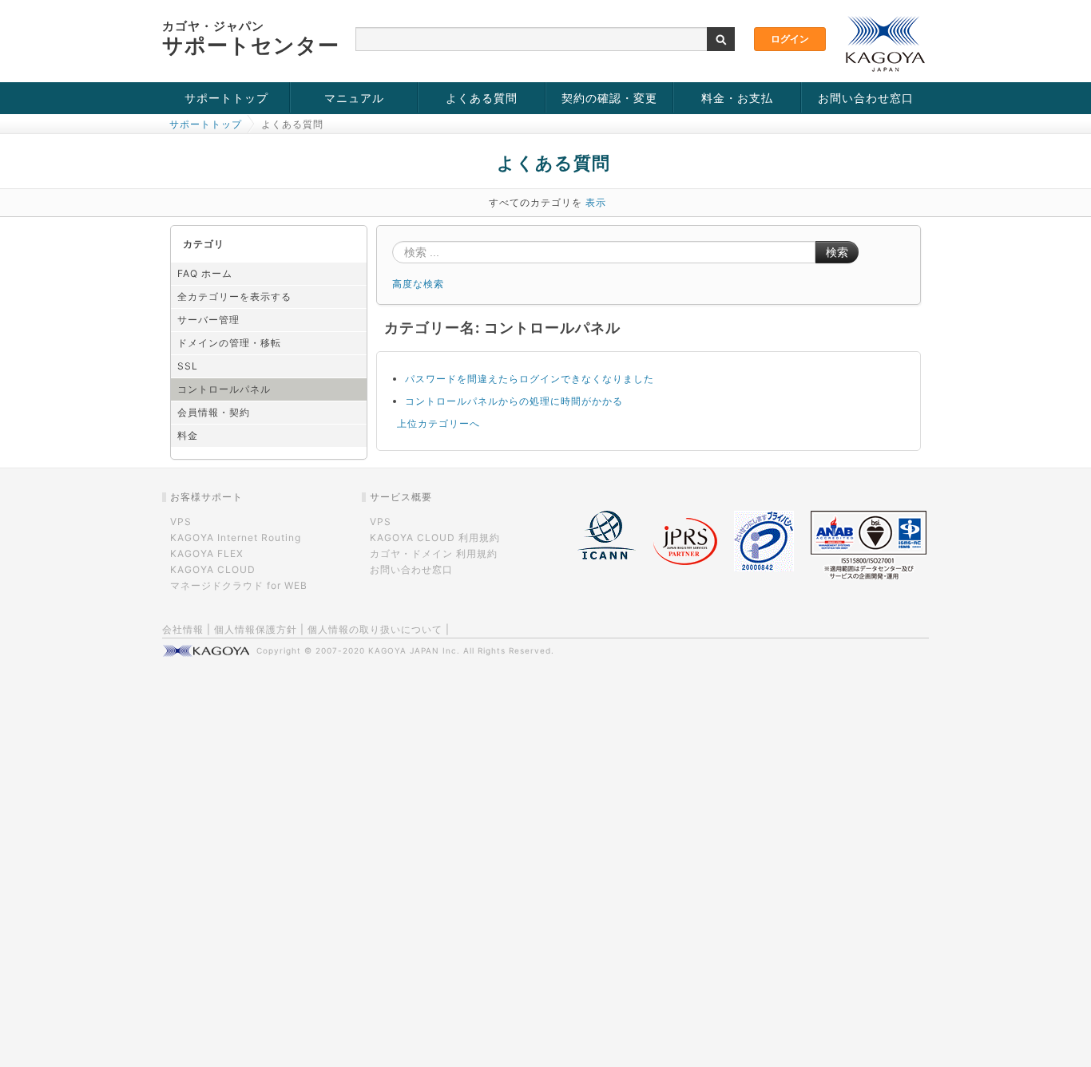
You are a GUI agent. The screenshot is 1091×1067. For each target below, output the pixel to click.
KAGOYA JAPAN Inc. (414, 650)
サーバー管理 (208, 320)
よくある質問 (482, 98)
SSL (187, 366)
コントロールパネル (224, 389)
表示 (595, 202)
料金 (187, 435)
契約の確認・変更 (609, 98)
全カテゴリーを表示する (234, 296)
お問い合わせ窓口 (866, 98)
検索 (837, 252)
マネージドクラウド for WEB (238, 585)
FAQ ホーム (204, 273)
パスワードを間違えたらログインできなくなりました (529, 379)
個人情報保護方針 (255, 629)
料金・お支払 (737, 98)
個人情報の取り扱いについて (374, 629)
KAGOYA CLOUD (213, 569)
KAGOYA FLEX (207, 553)
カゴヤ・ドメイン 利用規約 (434, 553)
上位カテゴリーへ (438, 423)
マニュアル (354, 98)
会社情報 (183, 629)
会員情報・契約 (213, 412)
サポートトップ (226, 98)
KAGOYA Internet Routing (235, 537)
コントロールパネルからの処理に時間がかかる (514, 401)
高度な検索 (418, 284)
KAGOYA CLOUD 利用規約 (435, 537)
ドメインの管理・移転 (229, 343)
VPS (181, 522)
